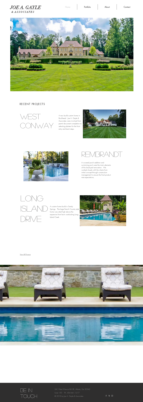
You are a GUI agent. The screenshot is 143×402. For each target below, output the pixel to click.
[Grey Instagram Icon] (112, 396)
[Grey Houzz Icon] (109, 396)
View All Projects (25, 254)
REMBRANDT (101, 154)
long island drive (34, 208)
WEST (30, 116)
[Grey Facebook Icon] (106, 396)
